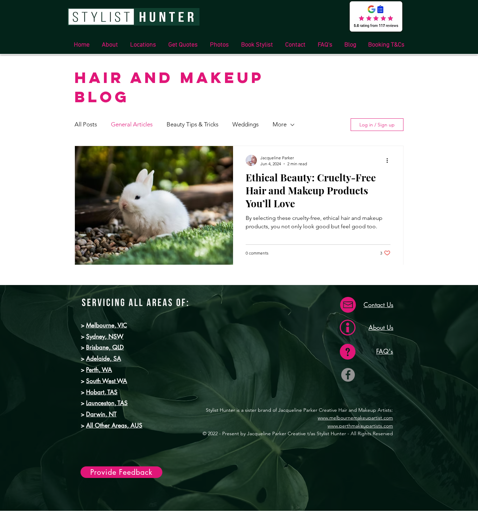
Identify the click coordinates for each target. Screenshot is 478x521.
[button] (143, 45)
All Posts (86, 124)
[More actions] (389, 160)
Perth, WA (99, 370)
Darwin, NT (101, 414)
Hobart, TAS (102, 392)
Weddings (245, 124)
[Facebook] (348, 375)
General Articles (132, 124)
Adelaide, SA (103, 358)
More (280, 124)
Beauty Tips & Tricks (192, 124)
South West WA (106, 381)
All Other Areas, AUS (114, 425)
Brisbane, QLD (105, 347)
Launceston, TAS (107, 403)
